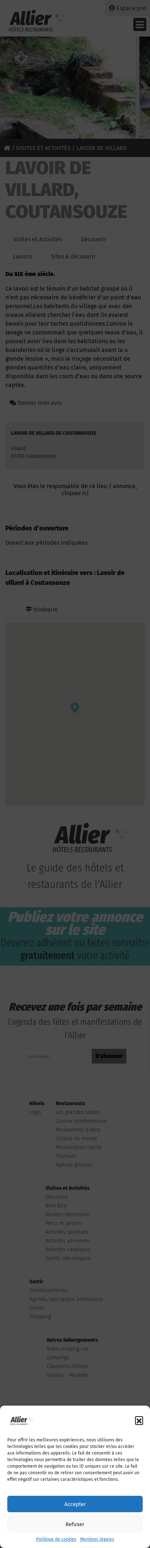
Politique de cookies (56, 1539)
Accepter (75, 1504)
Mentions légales (97, 1539)
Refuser (75, 1524)
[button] (139, 1420)
